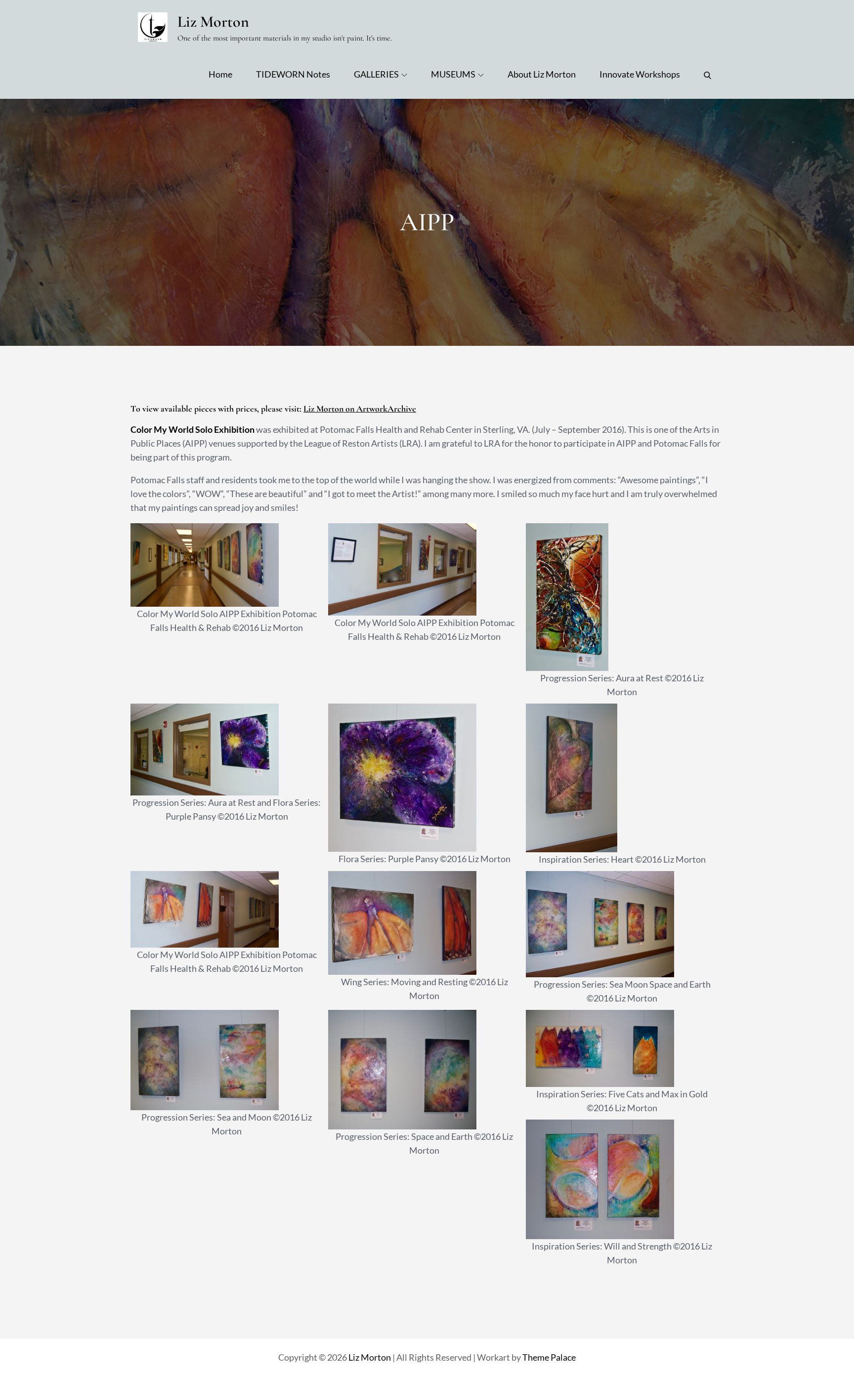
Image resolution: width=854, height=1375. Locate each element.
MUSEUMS (453, 74)
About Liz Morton (542, 74)
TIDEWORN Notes (293, 74)
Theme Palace (549, 1357)
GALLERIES (376, 74)
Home (220, 74)
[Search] (707, 74)
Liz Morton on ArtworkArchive (359, 408)
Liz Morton (213, 21)
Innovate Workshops (639, 74)
